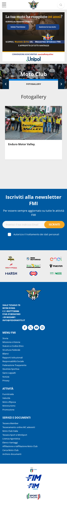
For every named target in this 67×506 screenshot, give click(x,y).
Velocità (6, 398)
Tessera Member (10, 423)
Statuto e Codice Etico (13, 345)
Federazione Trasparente (14, 365)
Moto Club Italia (10, 430)
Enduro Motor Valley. (21, 144)
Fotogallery (33, 84)
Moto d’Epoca (9, 402)
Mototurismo (8, 405)
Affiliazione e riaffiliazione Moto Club (20, 446)
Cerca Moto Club (10, 450)
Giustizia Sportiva (10, 368)
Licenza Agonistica (11, 438)
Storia (5, 338)
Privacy (5, 380)
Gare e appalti (9, 372)
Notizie (5, 376)
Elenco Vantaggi (10, 442)
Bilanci (5, 353)
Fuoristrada (8, 394)
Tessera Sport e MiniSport (14, 434)
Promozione (8, 409)
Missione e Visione (11, 342)
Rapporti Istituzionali (12, 357)
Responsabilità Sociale (13, 361)
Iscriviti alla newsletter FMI (33, 200)
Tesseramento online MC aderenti (18, 427)
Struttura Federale (11, 349)
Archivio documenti (11, 454)
